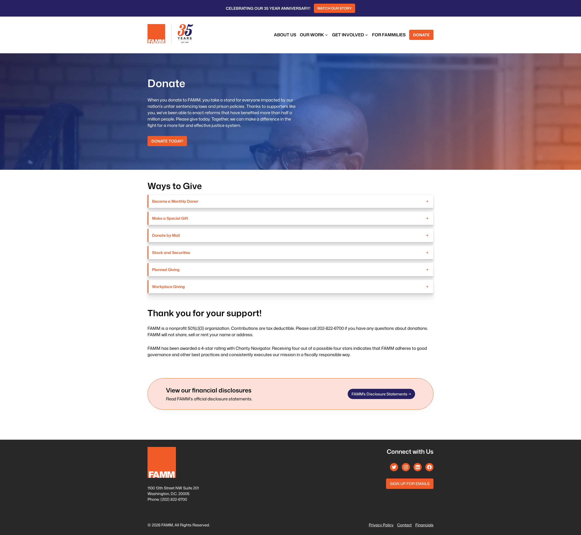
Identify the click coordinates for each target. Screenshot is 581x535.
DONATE (421, 34)
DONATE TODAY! (167, 141)
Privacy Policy (381, 525)
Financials (424, 525)
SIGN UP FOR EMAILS (410, 483)
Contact (404, 525)
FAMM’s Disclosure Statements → (381, 394)
